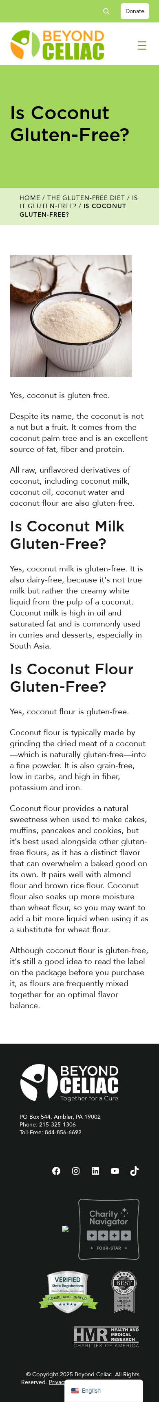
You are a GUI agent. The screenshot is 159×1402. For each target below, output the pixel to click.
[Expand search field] (109, 11)
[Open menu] (142, 45)
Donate (135, 11)
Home (30, 198)
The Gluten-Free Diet (86, 198)
